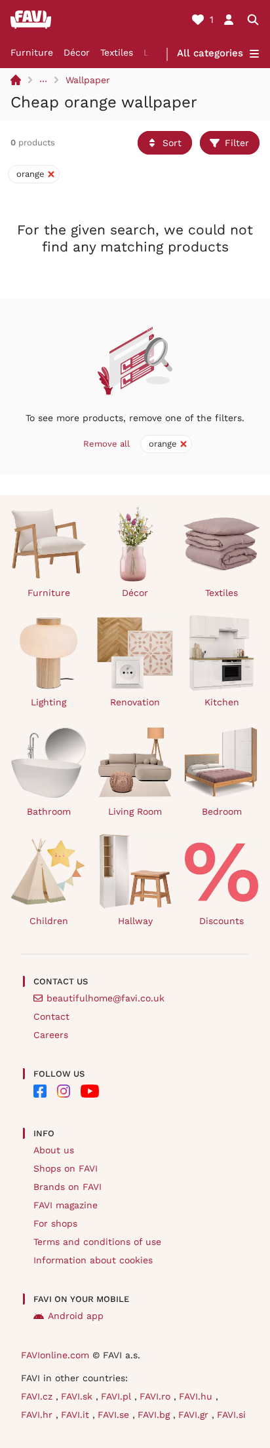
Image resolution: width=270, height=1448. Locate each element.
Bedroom (222, 811)
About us (53, 1150)
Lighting (48, 702)
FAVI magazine (65, 1205)
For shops (55, 1223)
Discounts (221, 921)
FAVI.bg (155, 1414)
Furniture (31, 52)
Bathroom (49, 811)
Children (48, 921)
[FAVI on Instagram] (63, 1091)
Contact (51, 1016)
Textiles (116, 52)
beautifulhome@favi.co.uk (105, 998)
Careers (50, 1035)
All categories (210, 53)
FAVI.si (231, 1414)
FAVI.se (115, 1414)
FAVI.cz (38, 1396)
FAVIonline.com (55, 1355)
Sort (172, 143)
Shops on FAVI (65, 1168)
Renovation (135, 702)
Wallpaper (88, 80)
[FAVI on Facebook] (40, 1091)
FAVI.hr (38, 1414)
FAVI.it (76, 1414)
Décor (77, 52)
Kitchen (221, 702)
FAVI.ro (157, 1396)
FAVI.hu (197, 1396)
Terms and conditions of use (97, 1241)
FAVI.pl (117, 1396)
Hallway (135, 921)
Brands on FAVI (67, 1186)
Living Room (135, 811)
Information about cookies (93, 1260)
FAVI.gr (195, 1414)
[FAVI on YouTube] (90, 1091)
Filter (237, 143)
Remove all (106, 444)
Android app (76, 1315)
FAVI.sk (78, 1396)
